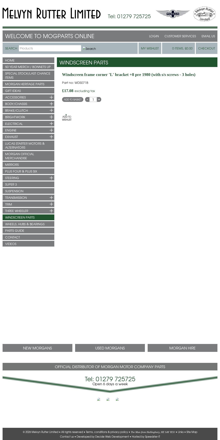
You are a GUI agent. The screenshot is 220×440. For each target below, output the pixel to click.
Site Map (191, 432)
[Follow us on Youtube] (119, 401)
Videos (10, 243)
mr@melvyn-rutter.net (17, 290)
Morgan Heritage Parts (24, 84)
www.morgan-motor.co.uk (194, 402)
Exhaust (11, 136)
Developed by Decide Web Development (103, 436)
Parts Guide (14, 230)
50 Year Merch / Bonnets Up (28, 66)
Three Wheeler (16, 210)
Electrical (14, 123)
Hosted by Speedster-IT (146, 436)
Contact (12, 237)
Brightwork (15, 117)
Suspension (14, 191)
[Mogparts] (52, 13)
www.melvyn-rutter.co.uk (24, 418)
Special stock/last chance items (27, 75)
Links (181, 432)
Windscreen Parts (20, 217)
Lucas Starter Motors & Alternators (25, 145)
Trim (8, 204)
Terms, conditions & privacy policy (107, 432)
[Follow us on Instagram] (110, 401)
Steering (12, 177)
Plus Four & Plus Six (21, 171)
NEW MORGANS (37, 348)
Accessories (15, 97)
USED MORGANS (110, 348)
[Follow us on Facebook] (100, 401)
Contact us (67, 436)
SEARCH (11, 48)
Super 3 (11, 184)
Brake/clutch (16, 110)
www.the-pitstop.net (21, 414)
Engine (10, 130)
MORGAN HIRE (182, 348)
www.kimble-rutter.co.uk (196, 406)
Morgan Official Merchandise (19, 156)
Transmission (16, 197)
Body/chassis (16, 103)
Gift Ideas (13, 90)
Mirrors (12, 164)
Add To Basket (72, 99)
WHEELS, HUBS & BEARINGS (25, 224)
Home (10, 60)
